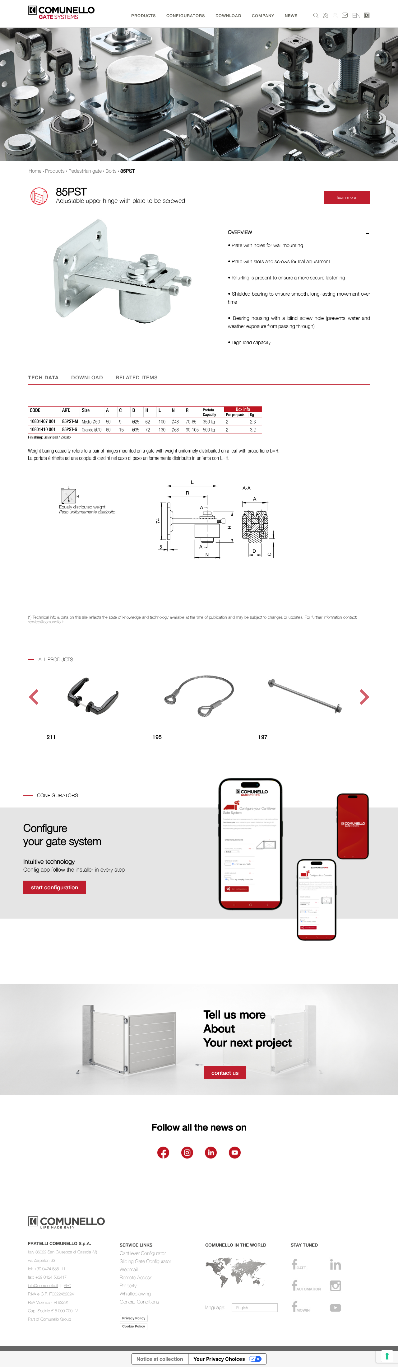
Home (35, 171)
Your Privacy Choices (219, 1359)
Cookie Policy (133, 1326)
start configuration (54, 887)
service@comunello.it (45, 621)
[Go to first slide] (363, 697)
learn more (346, 197)
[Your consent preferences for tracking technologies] (387, 1356)
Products (55, 171)
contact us (224, 1072)
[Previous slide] (34, 697)
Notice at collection (160, 1359)
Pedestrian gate (85, 171)
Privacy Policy (133, 1318)
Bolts (111, 171)
